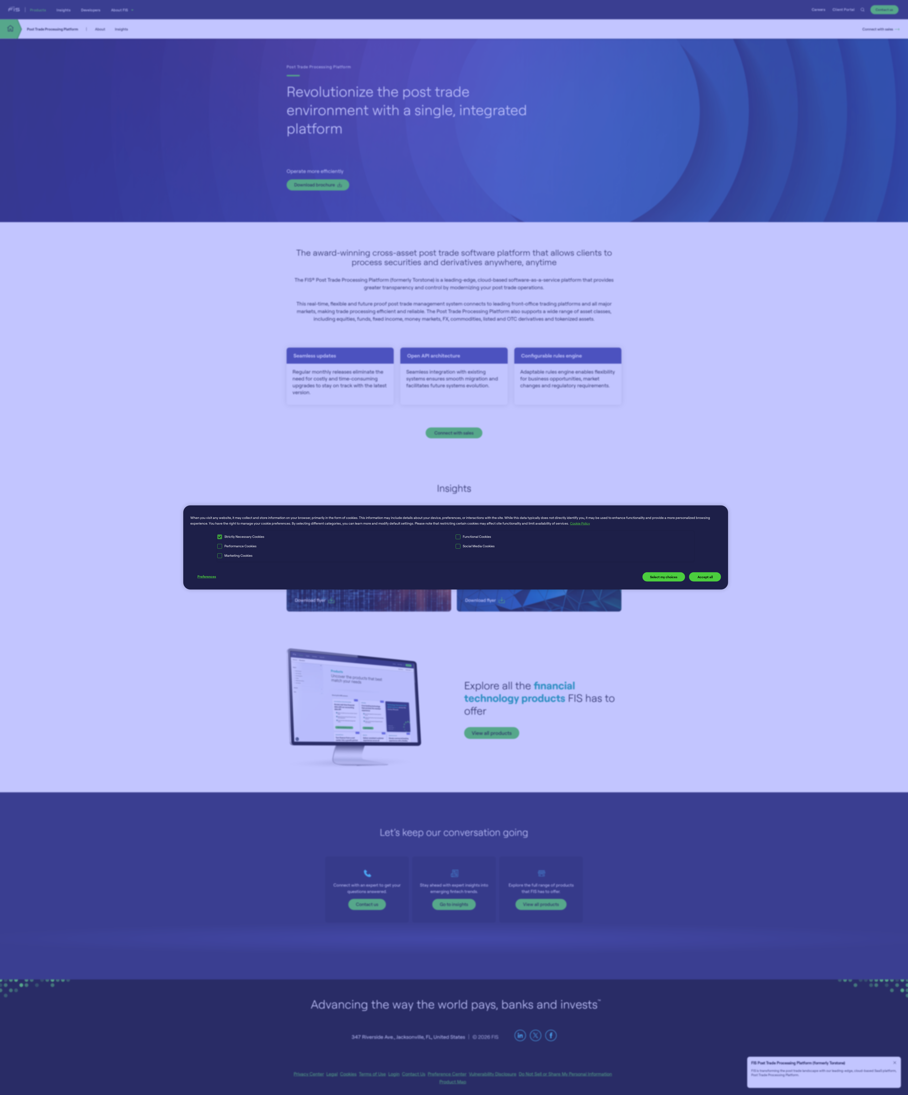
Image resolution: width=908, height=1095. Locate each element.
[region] (455, 547)
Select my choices (663, 577)
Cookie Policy (580, 523)
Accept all (705, 577)
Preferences (206, 576)
